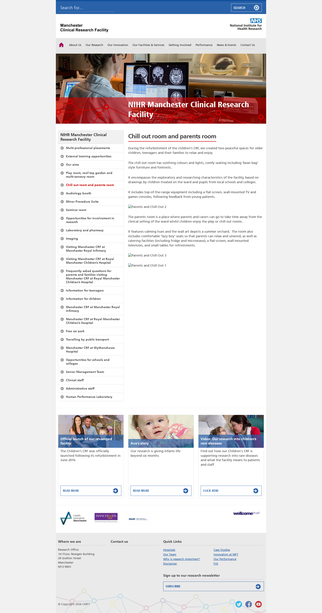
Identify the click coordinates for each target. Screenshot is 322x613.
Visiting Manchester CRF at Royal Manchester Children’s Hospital (90, 260)
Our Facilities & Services (148, 45)
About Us (75, 45)
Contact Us (248, 45)
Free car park (75, 331)
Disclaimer (170, 563)
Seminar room (76, 210)
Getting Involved (180, 45)
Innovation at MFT (226, 554)
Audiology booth (78, 193)
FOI (216, 563)
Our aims (72, 164)
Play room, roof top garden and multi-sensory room (89, 174)
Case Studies (222, 550)
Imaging (72, 238)
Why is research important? (181, 559)
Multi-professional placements (88, 148)
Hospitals (169, 550)
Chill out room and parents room (90, 185)
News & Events (226, 45)
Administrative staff (80, 388)
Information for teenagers (85, 290)
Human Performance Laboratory (89, 397)
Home (61, 44)
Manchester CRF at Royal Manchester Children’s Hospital (93, 321)
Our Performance (225, 559)
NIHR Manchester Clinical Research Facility (83, 137)
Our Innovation (118, 45)
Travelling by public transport (87, 339)
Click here (211, 491)
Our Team (169, 554)
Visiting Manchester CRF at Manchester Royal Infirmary (86, 248)
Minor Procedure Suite (82, 201)
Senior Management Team (85, 372)
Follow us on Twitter (238, 604)
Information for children (83, 298)
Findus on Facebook (248, 604)
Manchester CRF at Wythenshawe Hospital (90, 349)
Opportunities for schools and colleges (88, 361)
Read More (71, 491)
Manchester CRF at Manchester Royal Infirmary (93, 309)
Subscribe (173, 586)
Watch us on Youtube (258, 604)
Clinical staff (75, 380)
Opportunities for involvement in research (90, 220)
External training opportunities (88, 156)
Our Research (94, 45)
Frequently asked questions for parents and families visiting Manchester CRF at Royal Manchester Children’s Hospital (93, 276)
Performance (204, 45)
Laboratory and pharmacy (85, 230)
